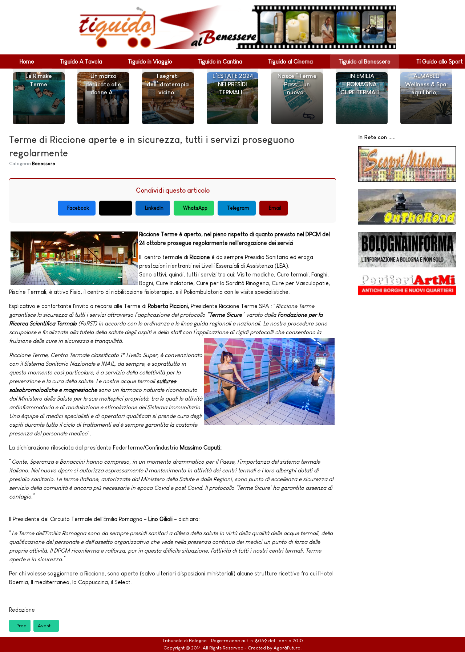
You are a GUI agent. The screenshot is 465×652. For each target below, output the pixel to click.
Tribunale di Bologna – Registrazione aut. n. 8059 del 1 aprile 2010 (232, 640)
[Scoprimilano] (407, 164)
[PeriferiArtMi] (407, 288)
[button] (27, 61)
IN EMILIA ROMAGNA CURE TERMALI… (361, 84)
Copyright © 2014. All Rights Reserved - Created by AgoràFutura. (232, 648)
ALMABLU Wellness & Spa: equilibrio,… (426, 84)
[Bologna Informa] (407, 249)
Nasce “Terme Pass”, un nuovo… (297, 84)
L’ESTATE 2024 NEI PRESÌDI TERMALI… (233, 84)
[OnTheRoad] (407, 207)
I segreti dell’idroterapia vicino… (168, 84)
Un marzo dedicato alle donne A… (103, 84)
